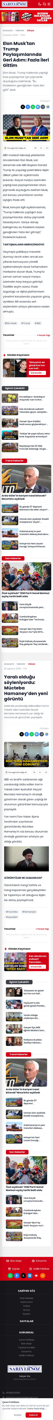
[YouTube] (36, 1275)
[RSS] (42, 1275)
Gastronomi (26, 1302)
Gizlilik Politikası (41, 1268)
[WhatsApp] (10, 1275)
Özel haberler (26, 1298)
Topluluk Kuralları (26, 1347)
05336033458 (13, 1392)
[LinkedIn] (29, 1275)
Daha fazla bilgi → (37, 1408)
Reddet (17, 1415)
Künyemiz (41, 1260)
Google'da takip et (16, 148)
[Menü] (49, 4)
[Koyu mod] (40, 4)
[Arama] (44, 4)
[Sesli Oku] (35, 148)
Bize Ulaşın (16, 1260)
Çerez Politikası (26, 1339)
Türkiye (26, 1305)
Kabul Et (33, 1415)
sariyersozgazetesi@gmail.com (22, 1397)
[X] (23, 1275)
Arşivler (16, 1268)
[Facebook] (16, 1275)
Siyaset (26, 1313)
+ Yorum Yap (43, 335)
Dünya (26, 1309)
